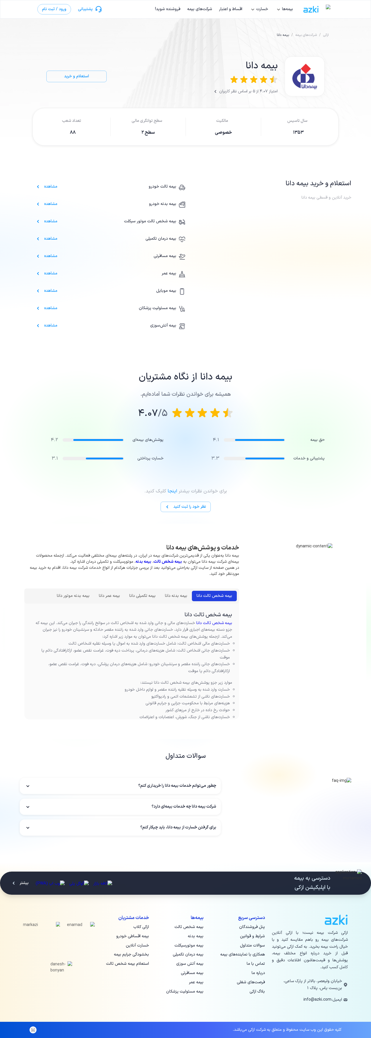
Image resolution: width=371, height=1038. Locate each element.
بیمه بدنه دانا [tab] (176, 596)
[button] (120, 786)
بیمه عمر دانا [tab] (109, 596)
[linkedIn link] (33, 1029)
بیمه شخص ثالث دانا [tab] (214, 596)
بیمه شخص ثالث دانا (214, 623)
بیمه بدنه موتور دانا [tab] (73, 596)
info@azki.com (317, 1000)
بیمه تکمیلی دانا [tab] (142, 596)
